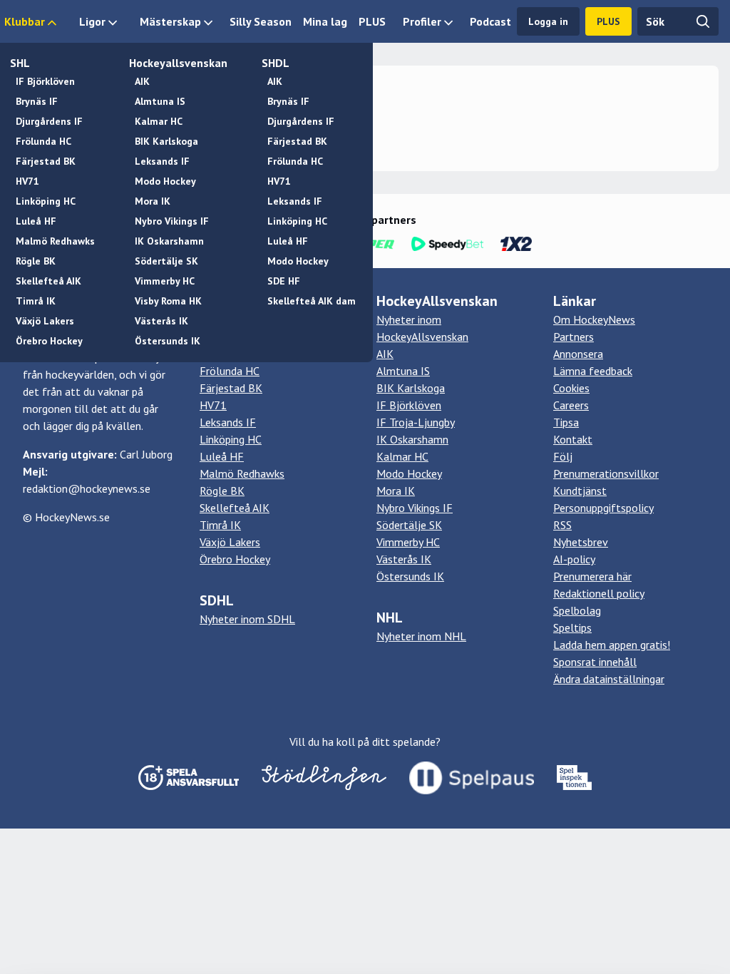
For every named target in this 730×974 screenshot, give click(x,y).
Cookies (571, 388)
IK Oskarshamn (169, 241)
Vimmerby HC (165, 281)
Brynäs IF (37, 101)
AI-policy (574, 559)
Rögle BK (36, 261)
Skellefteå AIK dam (311, 300)
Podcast (490, 21)
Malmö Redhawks (55, 241)
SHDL (275, 63)
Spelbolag (577, 610)
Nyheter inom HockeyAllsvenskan (422, 328)
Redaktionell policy (598, 593)
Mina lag (325, 21)
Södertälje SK (166, 261)
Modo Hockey (165, 181)
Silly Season (261, 21)
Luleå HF (36, 221)
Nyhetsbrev (580, 542)
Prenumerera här (592, 576)
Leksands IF (162, 161)
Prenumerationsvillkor (606, 473)
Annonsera (578, 354)
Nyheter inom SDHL (247, 619)
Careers (571, 405)
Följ (562, 456)
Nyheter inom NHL (421, 636)
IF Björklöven (45, 81)
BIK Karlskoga (166, 141)
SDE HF (283, 281)
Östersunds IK (167, 340)
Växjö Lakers (45, 320)
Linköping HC (46, 201)
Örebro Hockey (49, 340)
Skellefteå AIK (48, 281)
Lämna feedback (592, 371)
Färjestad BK (46, 161)
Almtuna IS (160, 101)
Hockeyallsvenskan (178, 63)
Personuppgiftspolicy (603, 508)
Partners (573, 336)
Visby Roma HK (168, 300)
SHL (20, 63)
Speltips (572, 627)
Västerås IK (161, 320)
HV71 (27, 181)
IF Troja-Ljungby (415, 422)
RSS (562, 525)
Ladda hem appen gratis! (611, 644)
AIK (142, 81)
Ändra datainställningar (608, 679)
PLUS (372, 21)
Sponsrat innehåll (595, 662)
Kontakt (572, 439)
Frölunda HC (43, 141)
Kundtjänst (580, 490)
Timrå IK (36, 300)
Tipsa (566, 422)
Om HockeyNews (594, 319)
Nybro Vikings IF (172, 221)
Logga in (548, 21)
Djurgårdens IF (49, 121)
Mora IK (152, 201)
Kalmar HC (158, 121)
